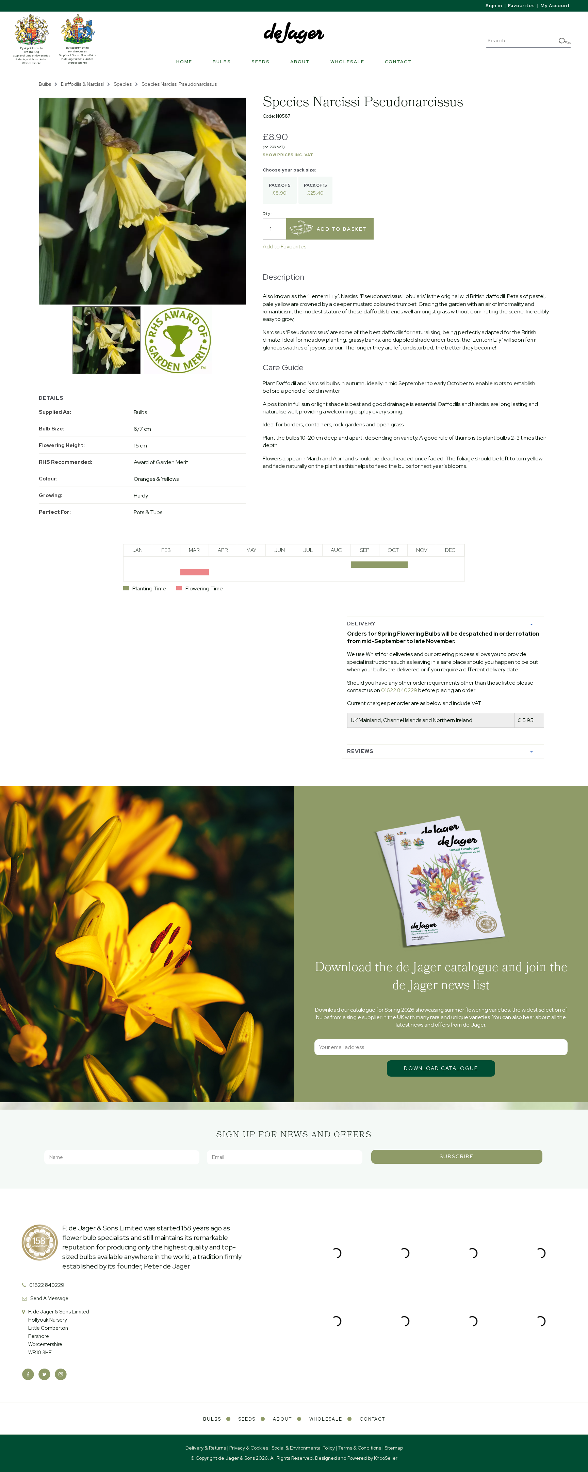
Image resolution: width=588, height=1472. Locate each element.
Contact (398, 62)
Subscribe (457, 1156)
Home (184, 62)
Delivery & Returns (205, 1448)
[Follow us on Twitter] (44, 1374)
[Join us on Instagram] (61, 1374)
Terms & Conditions (359, 1448)
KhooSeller (385, 1458)
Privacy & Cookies (248, 1448)
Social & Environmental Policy (303, 1448)
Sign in (494, 6)
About (300, 62)
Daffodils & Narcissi (82, 84)
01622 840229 (399, 690)
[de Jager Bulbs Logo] (294, 32)
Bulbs (222, 62)
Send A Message (49, 1298)
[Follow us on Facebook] (28, 1374)
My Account (555, 6)
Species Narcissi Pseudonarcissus (179, 84)
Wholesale (347, 62)
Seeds (260, 62)
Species (123, 84)
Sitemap (394, 1448)
